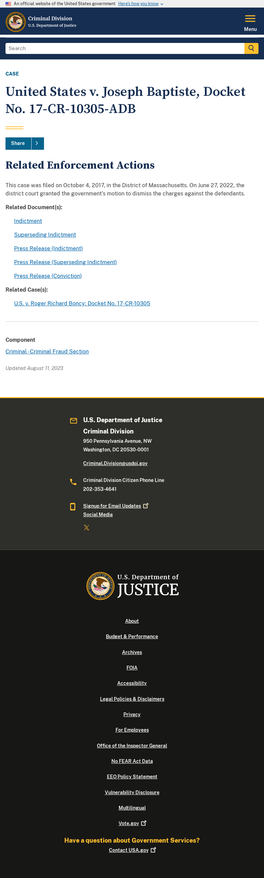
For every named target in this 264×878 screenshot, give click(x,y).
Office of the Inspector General (132, 745)
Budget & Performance (132, 636)
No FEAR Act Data (132, 761)
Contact (128, 850)
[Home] (41, 30)
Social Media (98, 514)
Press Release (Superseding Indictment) (65, 262)
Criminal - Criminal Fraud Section (47, 351)
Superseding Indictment (45, 235)
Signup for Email (112, 506)
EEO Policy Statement (132, 776)
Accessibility (132, 683)
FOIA (132, 668)
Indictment (28, 221)
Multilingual (132, 808)
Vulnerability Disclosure (132, 792)
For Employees (132, 730)
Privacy (132, 714)
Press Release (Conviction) (48, 276)
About (132, 621)
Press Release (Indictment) (48, 248)
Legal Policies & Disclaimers (132, 699)
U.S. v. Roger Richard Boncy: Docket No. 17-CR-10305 (82, 303)
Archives (132, 652)
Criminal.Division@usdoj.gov (115, 463)
